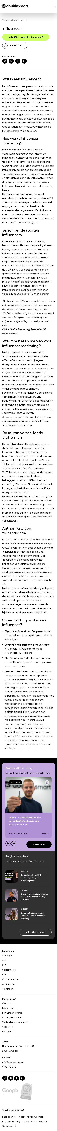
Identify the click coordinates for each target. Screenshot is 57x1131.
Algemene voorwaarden (31, 1117)
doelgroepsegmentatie (15, 416)
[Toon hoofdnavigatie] (53, 6)
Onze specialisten (11, 1017)
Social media (9, 970)
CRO (4, 974)
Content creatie (10, 979)
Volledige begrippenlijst (14, 20)
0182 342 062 (9, 1066)
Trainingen (7, 989)
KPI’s (51, 197)
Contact (6, 1031)
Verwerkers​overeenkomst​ (35, 1121)
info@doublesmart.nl (13, 1062)
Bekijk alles (39, 844)
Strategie (7, 955)
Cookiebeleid (9, 1126)
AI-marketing (8, 984)
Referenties (7, 1008)
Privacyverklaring (11, 1121)
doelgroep (13, 130)
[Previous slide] (8, 843)
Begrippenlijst (9, 1117)
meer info (15, 45)
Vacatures (7, 1027)
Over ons (7, 1003)
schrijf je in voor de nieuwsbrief (26, 37)
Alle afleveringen (35, 932)
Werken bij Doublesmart (14, 1022)
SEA (4, 965)
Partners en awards (12, 1013)
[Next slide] (13, 843)
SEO (4, 960)
